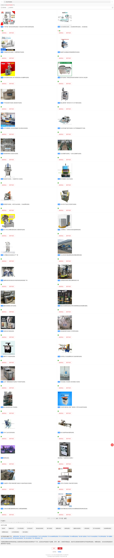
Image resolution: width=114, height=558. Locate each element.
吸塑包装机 (6, 458)
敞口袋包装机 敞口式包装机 (10, 407)
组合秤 (3, 528)
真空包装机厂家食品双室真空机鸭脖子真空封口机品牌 (73, 77)
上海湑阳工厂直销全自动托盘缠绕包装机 (70, 229)
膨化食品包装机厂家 (20, 538)
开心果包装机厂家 (45, 536)
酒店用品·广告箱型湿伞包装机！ (66, 458)
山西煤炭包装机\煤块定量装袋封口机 (69, 280)
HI (11, 522)
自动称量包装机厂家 (55, 536)
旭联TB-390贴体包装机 (9, 356)
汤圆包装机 (58, 528)
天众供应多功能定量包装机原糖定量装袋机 (71, 255)
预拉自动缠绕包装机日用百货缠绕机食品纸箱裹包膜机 (73, 305)
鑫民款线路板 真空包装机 (9, 305)
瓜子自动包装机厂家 (94, 536)
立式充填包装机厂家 (66, 536)
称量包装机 (67, 528)
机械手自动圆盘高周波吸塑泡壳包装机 (70, 52)
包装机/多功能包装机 (8, 331)
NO (18, 522)
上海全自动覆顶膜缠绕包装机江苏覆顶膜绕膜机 (15, 508)
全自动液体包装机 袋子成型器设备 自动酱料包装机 (16, 77)
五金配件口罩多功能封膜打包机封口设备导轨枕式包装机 (17, 483)
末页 (65, 518)
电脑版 (59, 552)
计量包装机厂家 (38, 538)
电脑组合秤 (11, 528)
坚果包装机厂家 (104, 536)
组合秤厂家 (25, 536)
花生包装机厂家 (30, 538)
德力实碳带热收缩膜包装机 (67, 432)
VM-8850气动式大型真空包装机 (68, 204)
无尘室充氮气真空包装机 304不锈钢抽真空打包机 (72, 128)
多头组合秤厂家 (10, 538)
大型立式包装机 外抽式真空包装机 (69, 483)
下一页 (61, 518)
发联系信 (4, 33)
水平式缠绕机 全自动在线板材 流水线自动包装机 (15, 128)
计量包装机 (86, 528)
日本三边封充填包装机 (9, 432)
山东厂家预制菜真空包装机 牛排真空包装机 (14, 382)
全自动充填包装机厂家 (34, 536)
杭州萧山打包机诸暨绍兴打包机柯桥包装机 (71, 356)
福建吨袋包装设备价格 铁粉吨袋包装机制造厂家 (15, 280)
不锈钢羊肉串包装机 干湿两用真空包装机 (13, 52)
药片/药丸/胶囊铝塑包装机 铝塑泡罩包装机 (14, 229)
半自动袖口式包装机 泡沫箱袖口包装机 (70, 382)
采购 (112, 445)
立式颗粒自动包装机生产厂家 (10, 255)
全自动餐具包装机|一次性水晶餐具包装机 (70, 153)
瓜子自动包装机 (96, 528)
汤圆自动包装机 (77, 528)
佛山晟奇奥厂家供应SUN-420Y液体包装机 (70, 103)
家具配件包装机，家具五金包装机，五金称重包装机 (16, 204)
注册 (60, 548)
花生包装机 (25, 532)
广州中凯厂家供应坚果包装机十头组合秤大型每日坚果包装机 (18, 26)
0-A (1, 522)
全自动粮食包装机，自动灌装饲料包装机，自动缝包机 (73, 26)
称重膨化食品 (5, 532)
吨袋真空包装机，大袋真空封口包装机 (13, 179)
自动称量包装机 (107, 528)
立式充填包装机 (15, 532)
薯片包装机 (49, 528)
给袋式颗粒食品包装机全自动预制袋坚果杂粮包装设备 (73, 508)
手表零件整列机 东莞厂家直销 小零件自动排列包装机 (73, 407)
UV (27, 522)
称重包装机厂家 (76, 536)
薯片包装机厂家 (84, 536)
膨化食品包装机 (39, 528)
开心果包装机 (21, 528)
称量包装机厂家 (17, 536)
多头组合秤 (29, 528)
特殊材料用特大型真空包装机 (10, 153)
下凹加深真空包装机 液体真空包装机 (12, 103)
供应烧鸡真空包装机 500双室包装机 (69, 331)
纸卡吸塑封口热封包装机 (66, 179)
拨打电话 (11, 32)
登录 (54, 548)
